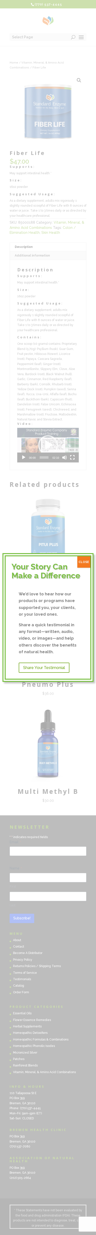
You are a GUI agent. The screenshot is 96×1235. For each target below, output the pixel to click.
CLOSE (84, 562)
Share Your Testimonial (44, 667)
